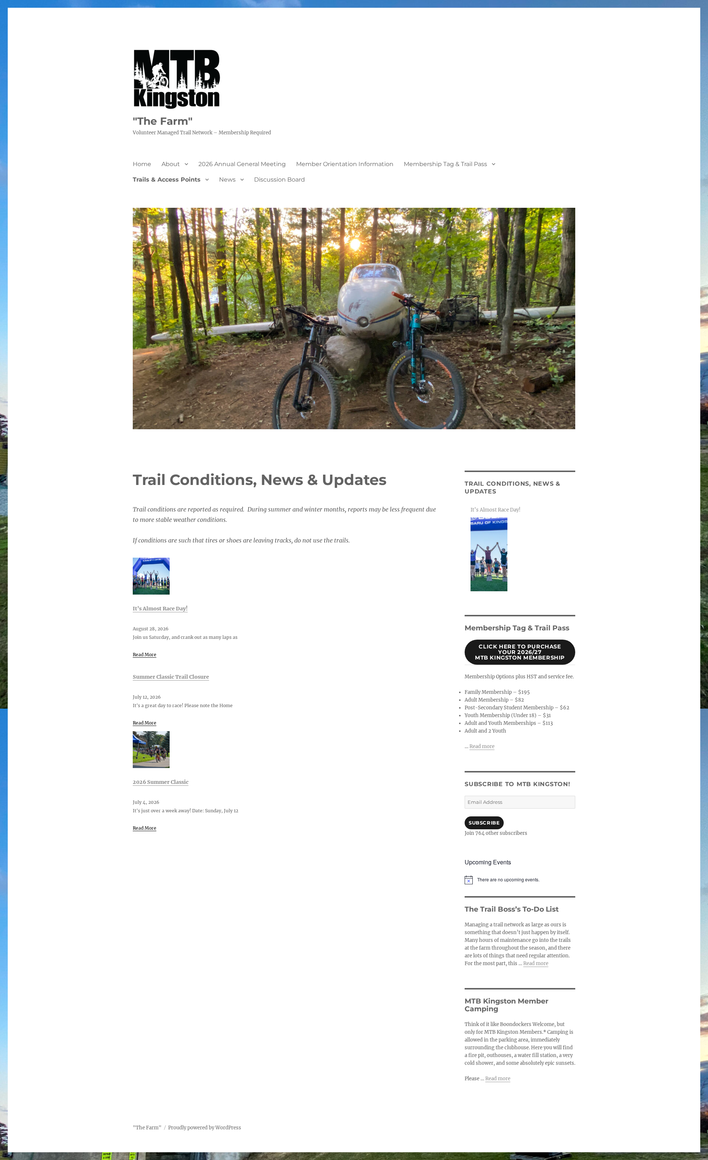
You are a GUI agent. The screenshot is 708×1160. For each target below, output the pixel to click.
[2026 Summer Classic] (151, 749)
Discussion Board (279, 179)
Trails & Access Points (167, 179)
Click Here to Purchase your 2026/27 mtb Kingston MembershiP (520, 652)
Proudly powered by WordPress (204, 1128)
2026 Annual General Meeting (242, 164)
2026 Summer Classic (160, 782)
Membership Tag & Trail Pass (445, 164)
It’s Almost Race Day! (160, 608)
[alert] (520, 879)
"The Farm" (162, 121)
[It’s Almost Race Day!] (151, 576)
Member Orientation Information (344, 164)
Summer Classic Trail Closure (171, 677)
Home (142, 164)
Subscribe (484, 823)
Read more (481, 746)
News (227, 179)
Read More (144, 654)
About (171, 164)
